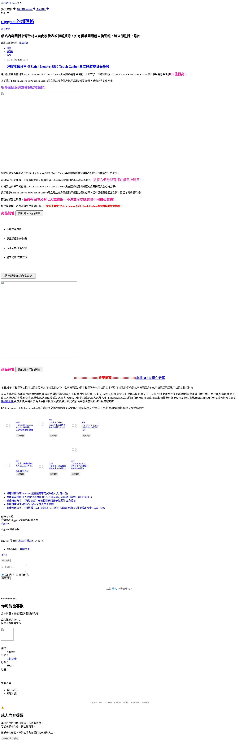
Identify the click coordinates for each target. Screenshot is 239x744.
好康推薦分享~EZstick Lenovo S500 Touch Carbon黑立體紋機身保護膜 (58, 66)
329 (83, 422)
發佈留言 (5, 578)
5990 (18, 422)
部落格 (10, 51)
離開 (16, 739)
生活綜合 (23, 43)
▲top (4, 554)
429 (17, 461)
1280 (51, 463)
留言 (28, 540)
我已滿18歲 (6, 739)
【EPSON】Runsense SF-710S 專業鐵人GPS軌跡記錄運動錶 (24, 427)
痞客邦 (22, 540)
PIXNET (99, 702)
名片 (9, 55)
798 (50, 420)
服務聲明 (145, 702)
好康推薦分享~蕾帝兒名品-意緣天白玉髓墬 (30, 504)
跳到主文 (5, 29)
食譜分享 (25, 549)
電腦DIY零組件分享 (150, 378)
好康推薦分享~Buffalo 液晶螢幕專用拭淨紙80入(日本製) (37, 493)
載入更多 (5, 561)
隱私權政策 (135, 702)
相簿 (9, 48)
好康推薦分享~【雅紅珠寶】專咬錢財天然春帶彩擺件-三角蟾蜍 (41, 500)
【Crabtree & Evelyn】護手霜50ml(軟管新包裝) (90, 427)
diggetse (5, 523)
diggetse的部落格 (17, 21)
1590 (73, 461)
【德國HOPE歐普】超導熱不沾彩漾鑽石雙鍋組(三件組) (79, 465)
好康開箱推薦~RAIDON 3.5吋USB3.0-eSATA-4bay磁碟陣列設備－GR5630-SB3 (49, 497)
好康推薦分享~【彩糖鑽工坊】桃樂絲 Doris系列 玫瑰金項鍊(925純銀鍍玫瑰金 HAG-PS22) (56, 507)
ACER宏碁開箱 (22, 471)
